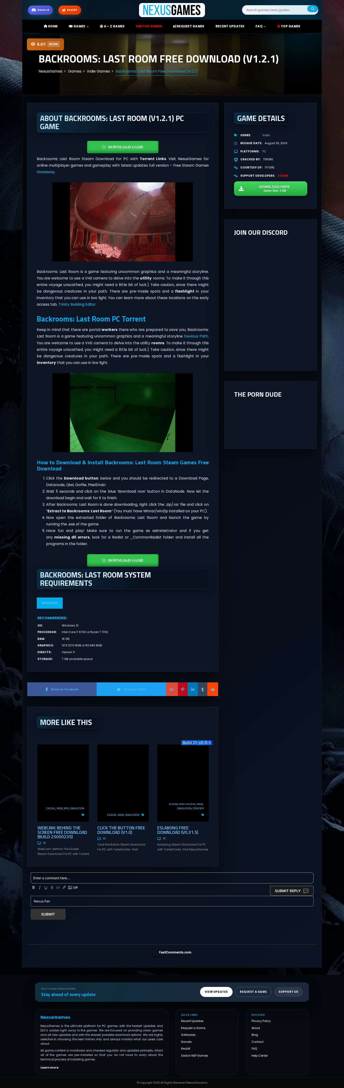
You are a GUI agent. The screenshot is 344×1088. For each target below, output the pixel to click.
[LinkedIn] (193, 689)
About (256, 1028)
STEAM (283, 176)
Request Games (190, 26)
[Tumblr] (202, 689)
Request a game (253, 992)
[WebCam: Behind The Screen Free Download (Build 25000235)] (63, 783)
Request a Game (193, 1028)
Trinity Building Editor (77, 304)
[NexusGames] (172, 9)
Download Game (125, 147)
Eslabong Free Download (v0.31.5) (177, 829)
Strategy (198, 808)
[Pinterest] (183, 689)
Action (173, 804)
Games (79, 26)
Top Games (290, 26)
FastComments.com (175, 952)
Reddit (185, 1049)
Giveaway (46, 171)
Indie (60, 808)
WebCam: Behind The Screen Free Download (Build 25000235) (62, 832)
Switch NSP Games (194, 1056)
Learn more (49, 1068)
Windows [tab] (49, 603)
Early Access (187, 804)
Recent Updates (192, 1021)
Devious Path (196, 336)
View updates (216, 992)
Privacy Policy (261, 1021)
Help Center (260, 1056)
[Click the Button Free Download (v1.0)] (123, 783)
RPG (66, 808)
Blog (255, 1035)
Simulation (77, 808)
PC (44, 843)
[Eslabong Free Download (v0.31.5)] (183, 783)
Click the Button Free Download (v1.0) (121, 829)
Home (52, 26)
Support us (288, 992)
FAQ (259, 26)
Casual (50, 808)
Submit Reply (288, 891)
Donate (186, 1042)
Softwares (188, 1035)
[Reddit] (212, 689)
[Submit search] (312, 8)
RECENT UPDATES (230, 26)
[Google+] (172, 689)
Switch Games (149, 26)
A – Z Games (113, 26)
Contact (257, 1042)
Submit (48, 914)
